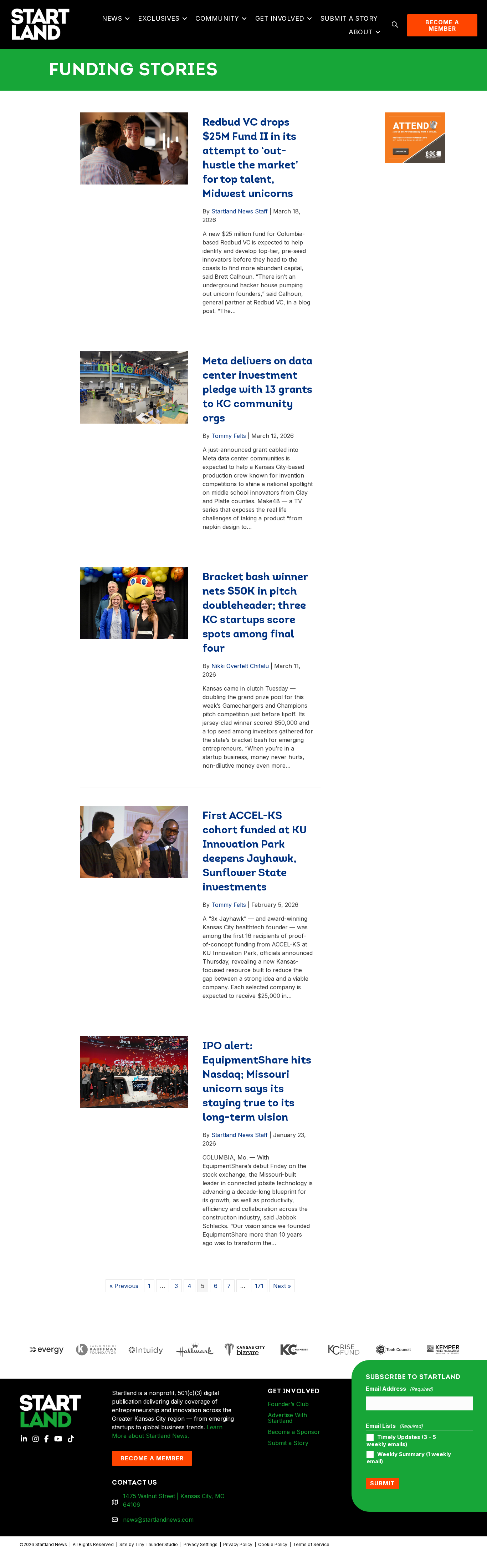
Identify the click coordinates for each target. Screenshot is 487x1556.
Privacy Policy (237, 1544)
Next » (282, 1285)
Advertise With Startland (287, 1417)
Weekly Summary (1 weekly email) (408, 1458)
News (112, 18)
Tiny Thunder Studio (156, 1544)
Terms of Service (311, 1544)
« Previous (123, 1285)
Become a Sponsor (294, 1431)
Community (217, 18)
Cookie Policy (272, 1544)
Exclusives (158, 18)
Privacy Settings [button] (200, 1544)
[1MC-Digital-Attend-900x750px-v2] (415, 116)
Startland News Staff (239, 211)
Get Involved (279, 18)
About (361, 32)
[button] (127, 18)
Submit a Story (349, 18)
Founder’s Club (288, 1404)
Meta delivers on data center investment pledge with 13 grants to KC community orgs (257, 390)
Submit (382, 1483)
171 (259, 1285)
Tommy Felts (228, 435)
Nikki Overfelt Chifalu (240, 666)
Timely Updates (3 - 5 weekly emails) (401, 1441)
